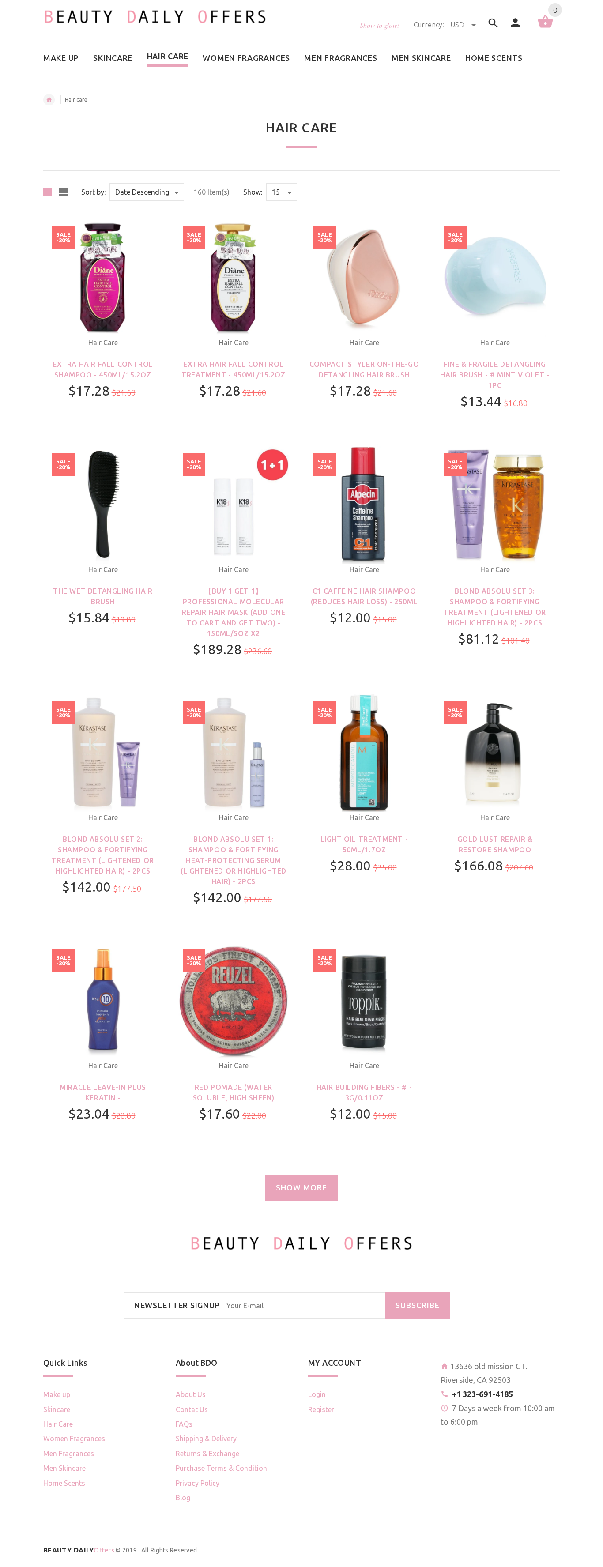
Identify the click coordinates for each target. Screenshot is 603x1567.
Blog (183, 1498)
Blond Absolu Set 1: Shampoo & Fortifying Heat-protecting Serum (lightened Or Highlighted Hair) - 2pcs (233, 860)
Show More (301, 1187)
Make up (56, 1394)
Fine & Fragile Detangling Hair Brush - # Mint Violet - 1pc (495, 374)
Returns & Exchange (207, 1454)
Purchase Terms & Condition (221, 1468)
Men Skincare (64, 1468)
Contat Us (192, 1409)
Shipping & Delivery (206, 1439)
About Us (191, 1394)
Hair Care (103, 343)
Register (321, 1409)
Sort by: (93, 192)
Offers (78, 1550)
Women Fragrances (74, 1439)
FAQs (184, 1424)
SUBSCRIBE (418, 1305)
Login (317, 1394)
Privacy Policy (197, 1483)
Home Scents (64, 1483)
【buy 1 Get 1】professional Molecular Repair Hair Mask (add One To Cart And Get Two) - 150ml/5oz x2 (234, 612)
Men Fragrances (68, 1454)
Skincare (56, 1409)
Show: (252, 192)
